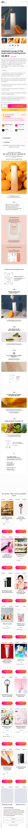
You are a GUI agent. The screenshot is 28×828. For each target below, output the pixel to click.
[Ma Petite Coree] (3, 2)
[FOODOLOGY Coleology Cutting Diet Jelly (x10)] (21, 582)
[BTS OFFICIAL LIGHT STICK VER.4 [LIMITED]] (7, 582)
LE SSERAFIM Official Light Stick (21, 768)
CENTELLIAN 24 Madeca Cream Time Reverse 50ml (7, 661)
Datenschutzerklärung (11, 815)
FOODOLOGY (17, 573)
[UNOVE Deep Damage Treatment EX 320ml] (7, 795)
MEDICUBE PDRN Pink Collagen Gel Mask (21, 727)
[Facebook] (12, 45)
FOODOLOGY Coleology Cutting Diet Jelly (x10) (20, 592)
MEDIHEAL (17, 606)
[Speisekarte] (26, 2)
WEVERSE (3, 573)
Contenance (7, 522)
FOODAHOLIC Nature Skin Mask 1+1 (7, 727)
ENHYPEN (3, 677)
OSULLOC (3, 606)
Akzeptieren (13, 818)
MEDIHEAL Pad (20, 660)
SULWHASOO (4, 749)
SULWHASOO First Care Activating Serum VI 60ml (7, 768)
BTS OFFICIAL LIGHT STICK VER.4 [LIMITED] (7, 591)
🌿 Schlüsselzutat (6, 137)
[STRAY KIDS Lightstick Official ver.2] (21, 508)
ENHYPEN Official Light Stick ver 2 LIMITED (7, 695)
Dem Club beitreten (20, 120)
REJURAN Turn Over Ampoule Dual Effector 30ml (7, 518)
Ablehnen (13, 821)
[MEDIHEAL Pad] (21, 651)
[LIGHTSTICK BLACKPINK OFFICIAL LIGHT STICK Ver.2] (7, 545)
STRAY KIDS (17, 499)
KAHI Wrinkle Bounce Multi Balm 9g (21, 695)
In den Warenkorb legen (17, 106)
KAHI (16, 677)
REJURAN (3, 499)
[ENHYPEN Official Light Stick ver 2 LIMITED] (7, 686)
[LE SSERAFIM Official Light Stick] (21, 758)
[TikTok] (15, 45)
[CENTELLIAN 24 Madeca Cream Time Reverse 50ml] (7, 651)
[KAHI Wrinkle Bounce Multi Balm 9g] (21, 686)
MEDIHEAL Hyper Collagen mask (21, 624)
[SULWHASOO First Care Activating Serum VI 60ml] (7, 758)
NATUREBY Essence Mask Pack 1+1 (21, 555)
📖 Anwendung (5, 142)
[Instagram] (10, 45)
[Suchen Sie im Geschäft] (22, 2)
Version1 (7, 730)
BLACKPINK (4, 537)
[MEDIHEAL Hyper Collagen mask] (21, 615)
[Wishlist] (24, 2)
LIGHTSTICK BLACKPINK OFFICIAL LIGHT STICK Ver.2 (7, 556)
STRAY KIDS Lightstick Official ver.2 (20, 518)
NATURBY (17, 537)
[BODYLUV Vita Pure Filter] (21, 795)
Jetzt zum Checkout (14, 109)
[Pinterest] (18, 45)
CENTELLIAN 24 (4, 642)
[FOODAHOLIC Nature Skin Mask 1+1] (7, 717)
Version (20, 558)
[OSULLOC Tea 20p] (7, 615)
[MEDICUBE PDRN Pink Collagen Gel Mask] (21, 717)
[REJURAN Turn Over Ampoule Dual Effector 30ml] (7, 508)
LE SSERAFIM (17, 749)
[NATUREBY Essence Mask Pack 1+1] (21, 545)
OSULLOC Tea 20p (7, 623)
